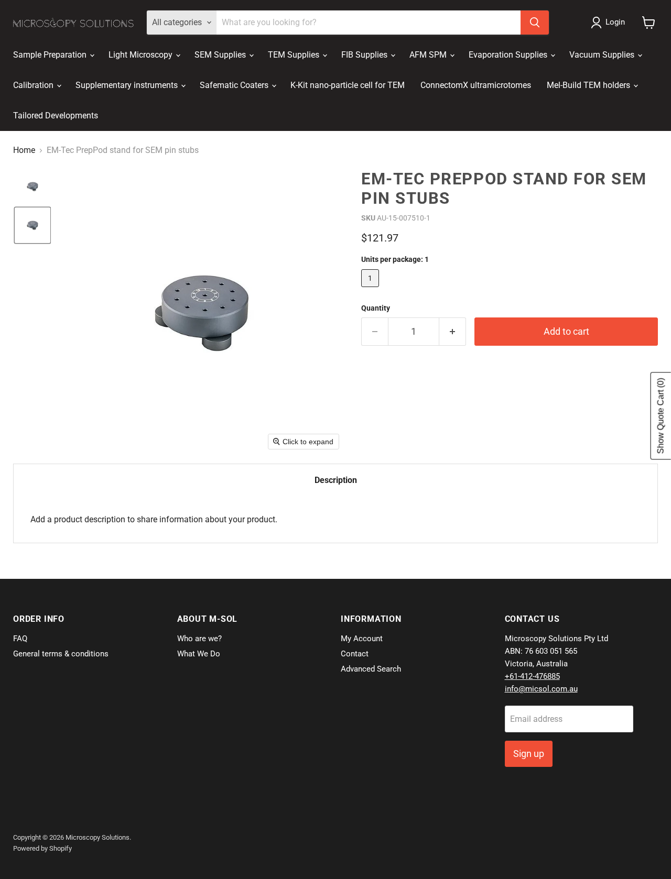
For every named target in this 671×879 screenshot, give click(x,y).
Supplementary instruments (127, 85)
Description (336, 480)
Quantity (375, 308)
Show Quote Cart (660, 416)
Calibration (34, 85)
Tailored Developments (55, 115)
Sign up (528, 753)
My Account (362, 638)
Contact (355, 653)
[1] (371, 289)
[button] (610, 22)
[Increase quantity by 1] (452, 331)
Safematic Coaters (235, 85)
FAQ (20, 638)
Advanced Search (371, 669)
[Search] (535, 22)
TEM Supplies (294, 55)
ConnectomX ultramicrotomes (475, 85)
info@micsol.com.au (541, 689)
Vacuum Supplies (602, 55)
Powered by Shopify (42, 848)
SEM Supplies (221, 55)
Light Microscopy (142, 55)
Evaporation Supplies (509, 55)
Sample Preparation (51, 55)
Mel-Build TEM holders (589, 85)
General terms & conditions (61, 653)
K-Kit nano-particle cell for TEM (347, 85)
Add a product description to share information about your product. (153, 519)
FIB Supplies (365, 55)
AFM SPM (429, 55)
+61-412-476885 (532, 676)
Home (24, 150)
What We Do (198, 653)
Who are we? (199, 638)
